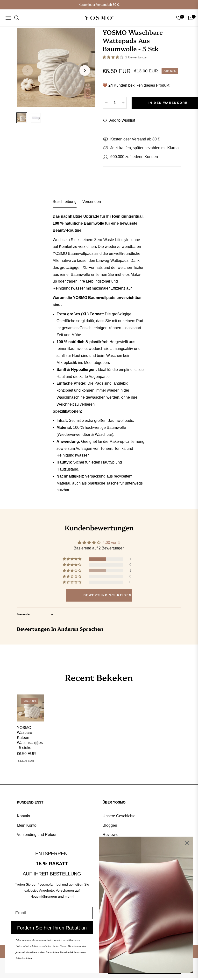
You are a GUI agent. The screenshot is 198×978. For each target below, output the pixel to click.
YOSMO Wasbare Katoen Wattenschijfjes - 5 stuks (30, 738)
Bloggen (110, 825)
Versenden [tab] (91, 202)
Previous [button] (27, 70)
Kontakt (23, 816)
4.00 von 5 (111, 543)
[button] (113, 57)
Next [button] (84, 70)
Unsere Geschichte (119, 816)
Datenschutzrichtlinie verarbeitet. (34, 946)
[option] (56, 67)
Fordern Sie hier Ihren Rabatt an (52, 927)
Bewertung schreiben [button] (108, 595)
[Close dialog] (187, 843)
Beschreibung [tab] (65, 202)
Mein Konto (26, 825)
